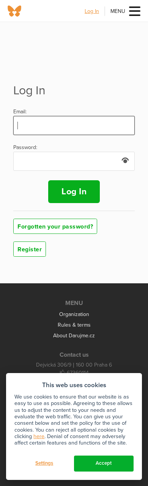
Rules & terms (74, 325)
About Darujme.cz (74, 335)
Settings (44, 463)
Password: (25, 148)
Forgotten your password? (55, 226)
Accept (104, 463)
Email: (20, 112)
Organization (74, 314)
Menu (117, 11)
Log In (92, 11)
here (38, 436)
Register (29, 249)
